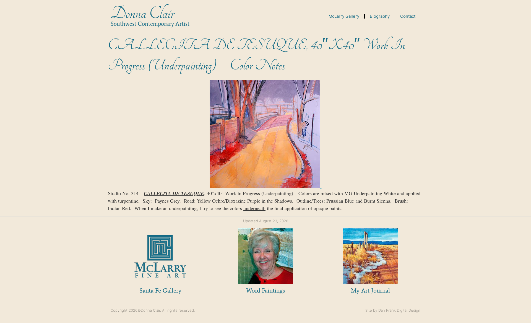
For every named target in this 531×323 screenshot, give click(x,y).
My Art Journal (370, 290)
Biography (380, 16)
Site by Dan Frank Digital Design (392, 310)
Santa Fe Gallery (160, 290)
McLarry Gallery (344, 16)
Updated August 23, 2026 (265, 221)
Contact (407, 16)
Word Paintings (265, 290)
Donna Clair (142, 13)
